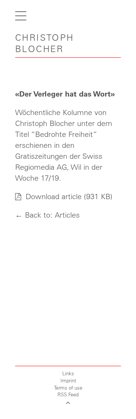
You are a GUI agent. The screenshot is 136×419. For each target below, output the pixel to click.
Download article (52, 196)
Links (68, 373)
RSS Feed (68, 394)
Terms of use (68, 387)
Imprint (68, 380)
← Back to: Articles (47, 214)
